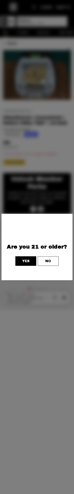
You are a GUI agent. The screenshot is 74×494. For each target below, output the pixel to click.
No (48, 261)
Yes (26, 261)
